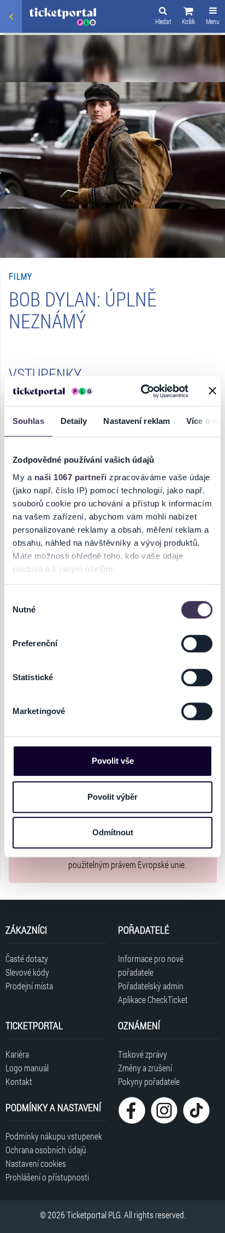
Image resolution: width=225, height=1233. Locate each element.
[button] (188, 17)
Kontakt (18, 1081)
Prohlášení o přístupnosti (47, 1177)
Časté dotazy (26, 958)
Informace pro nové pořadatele (150, 965)
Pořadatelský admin (150, 986)
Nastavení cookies (35, 1163)
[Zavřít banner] (212, 391)
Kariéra (17, 1054)
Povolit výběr (112, 796)
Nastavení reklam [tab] (136, 421)
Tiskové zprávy (142, 1054)
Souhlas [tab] (28, 421)
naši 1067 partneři (70, 477)
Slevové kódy (27, 972)
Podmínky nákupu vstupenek (53, 1136)
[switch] (196, 643)
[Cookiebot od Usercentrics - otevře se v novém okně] (142, 391)
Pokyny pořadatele (149, 1081)
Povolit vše (113, 760)
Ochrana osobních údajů (45, 1149)
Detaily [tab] (74, 421)
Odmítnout (112, 832)
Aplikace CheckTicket (153, 999)
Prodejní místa (29, 986)
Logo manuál (27, 1067)
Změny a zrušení (145, 1067)
